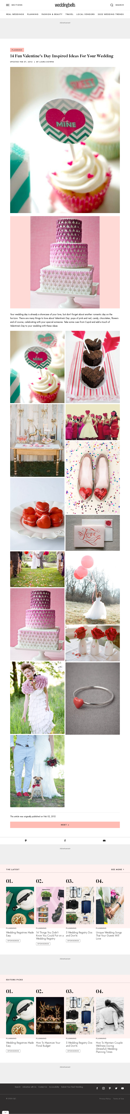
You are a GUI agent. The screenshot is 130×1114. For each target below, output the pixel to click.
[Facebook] (65, 841)
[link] (65, 5)
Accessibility (54, 1086)
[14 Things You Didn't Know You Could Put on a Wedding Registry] (50, 905)
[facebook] (97, 1088)
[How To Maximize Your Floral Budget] (50, 1015)
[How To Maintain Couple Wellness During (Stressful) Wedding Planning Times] (110, 1015)
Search (17, 1086)
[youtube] (122, 1088)
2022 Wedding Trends (111, 14)
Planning (33, 14)
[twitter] (116, 1088)
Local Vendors (86, 14)
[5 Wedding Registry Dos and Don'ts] (80, 905)
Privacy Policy (105, 1099)
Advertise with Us (29, 1086)
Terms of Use (118, 1099)
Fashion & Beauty (52, 14)
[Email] (104, 841)
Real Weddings (15, 14)
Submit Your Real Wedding (72, 1086)
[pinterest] (109, 1088)
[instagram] (103, 1088)
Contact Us (42, 1086)
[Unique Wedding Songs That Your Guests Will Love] (110, 905)
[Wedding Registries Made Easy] (20, 905)
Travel (70, 14)
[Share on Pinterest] (26, 841)
